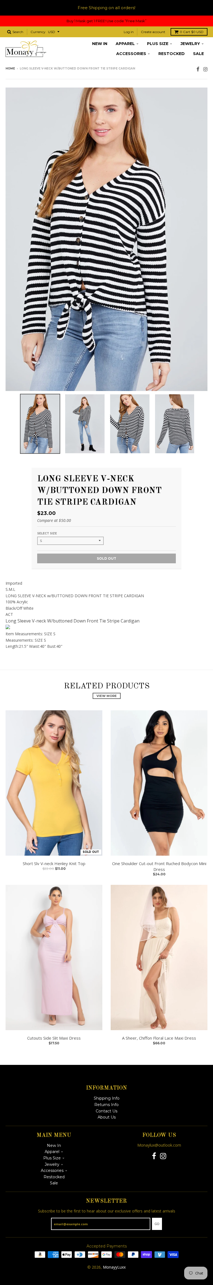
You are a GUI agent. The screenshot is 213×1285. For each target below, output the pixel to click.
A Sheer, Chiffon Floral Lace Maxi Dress (159, 1038)
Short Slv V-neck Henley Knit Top (54, 863)
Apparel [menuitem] (125, 43)
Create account (153, 32)
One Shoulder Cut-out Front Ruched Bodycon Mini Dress (159, 866)
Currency (38, 32)
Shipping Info (107, 1098)
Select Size (47, 533)
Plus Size (52, 1158)
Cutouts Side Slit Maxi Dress (54, 1038)
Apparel (52, 1151)
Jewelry (52, 1164)
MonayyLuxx (114, 1267)
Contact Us (106, 1111)
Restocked (54, 1176)
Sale (54, 1183)
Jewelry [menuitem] (190, 43)
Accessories (52, 1170)
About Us (107, 1117)
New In (54, 1145)
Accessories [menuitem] (131, 53)
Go (157, 1224)
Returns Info (106, 1104)
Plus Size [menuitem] (157, 43)
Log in (129, 32)
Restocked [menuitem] (171, 53)
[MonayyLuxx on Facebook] (197, 69)
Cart (192, 32)
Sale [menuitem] (198, 53)
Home (10, 68)
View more (107, 696)
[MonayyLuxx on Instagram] (205, 69)
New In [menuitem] (99, 43)
